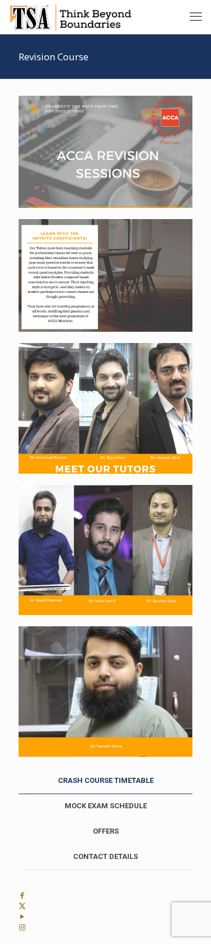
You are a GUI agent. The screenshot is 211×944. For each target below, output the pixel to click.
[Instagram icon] (22, 927)
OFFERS (106, 831)
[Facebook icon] (22, 895)
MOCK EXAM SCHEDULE (106, 805)
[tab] (105, 781)
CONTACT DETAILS (105, 856)
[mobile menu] (195, 16)
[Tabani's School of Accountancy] (70, 17)
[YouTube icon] (22, 916)
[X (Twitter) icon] (22, 906)
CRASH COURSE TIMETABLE (106, 780)
